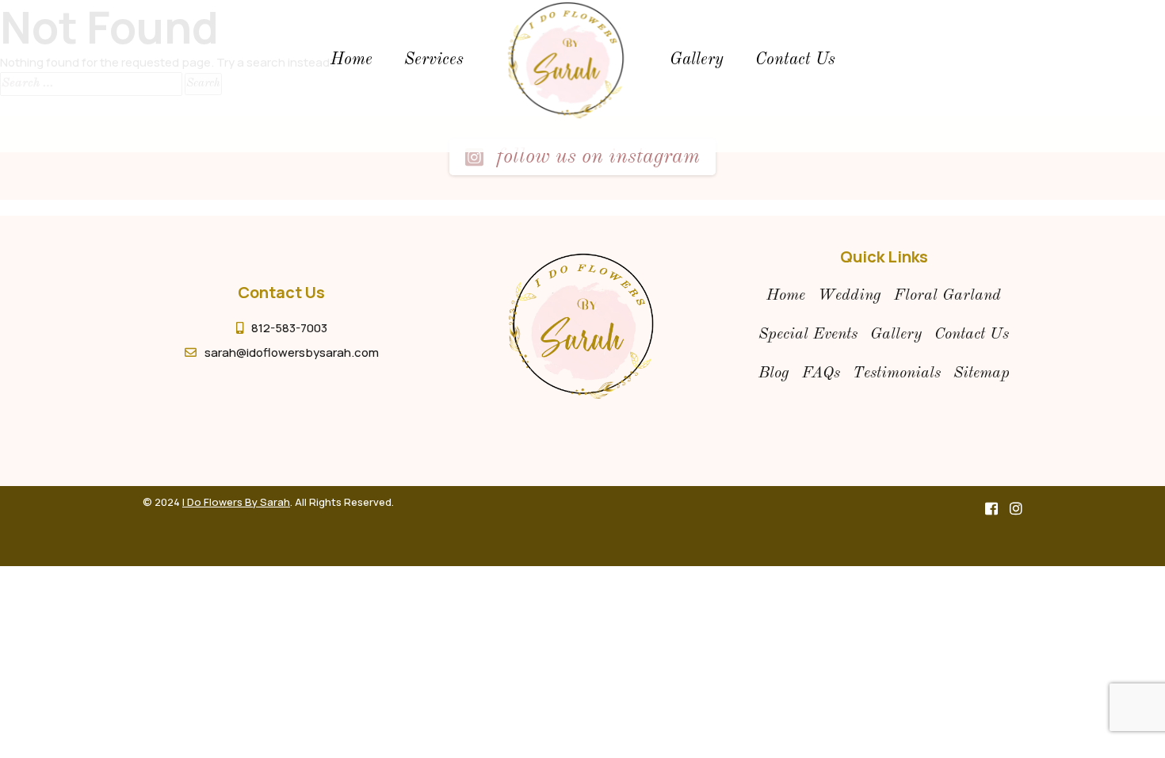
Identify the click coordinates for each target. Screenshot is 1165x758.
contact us (971, 335)
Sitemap (981, 373)
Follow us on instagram (595, 157)
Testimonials (897, 373)
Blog (773, 373)
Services (434, 60)
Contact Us (795, 60)
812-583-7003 (289, 328)
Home (351, 60)
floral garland (947, 296)
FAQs (821, 373)
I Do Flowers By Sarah (236, 502)
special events (808, 335)
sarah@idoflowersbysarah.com (291, 352)
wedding (849, 296)
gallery (697, 60)
